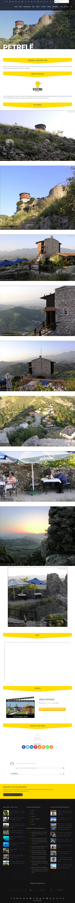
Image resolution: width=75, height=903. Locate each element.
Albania (21, 40)
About (20, 6)
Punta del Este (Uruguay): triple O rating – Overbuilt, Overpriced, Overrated (39, 847)
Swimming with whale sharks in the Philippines (17, 837)
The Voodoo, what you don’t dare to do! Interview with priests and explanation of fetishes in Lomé (64, 834)
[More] (51, 747)
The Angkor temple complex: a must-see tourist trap (17, 856)
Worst (38, 6)
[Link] (33, 768)
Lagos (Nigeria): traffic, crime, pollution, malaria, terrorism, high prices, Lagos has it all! (39, 834)
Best (33, 6)
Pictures (43, 6)
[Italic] (19, 768)
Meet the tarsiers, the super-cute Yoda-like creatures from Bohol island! (17, 813)
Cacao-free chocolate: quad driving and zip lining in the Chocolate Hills (17, 862)
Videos (49, 6)
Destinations (27, 6)
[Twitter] (27, 747)
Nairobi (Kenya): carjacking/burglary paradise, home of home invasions (38, 857)
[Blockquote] (29, 768)
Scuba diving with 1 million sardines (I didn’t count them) (17, 844)
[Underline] (21, 768)
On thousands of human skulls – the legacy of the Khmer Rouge (17, 831)
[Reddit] (39, 747)
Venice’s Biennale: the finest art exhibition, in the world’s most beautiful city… (64, 813)
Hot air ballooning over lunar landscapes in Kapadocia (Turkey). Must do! (64, 859)
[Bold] (17, 768)
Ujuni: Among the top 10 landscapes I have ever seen (64, 818)
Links (61, 6)
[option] (14, 890)
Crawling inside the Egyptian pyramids (64, 846)
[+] (37, 768)
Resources (55, 6)
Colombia (33, 816)
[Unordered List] (27, 768)
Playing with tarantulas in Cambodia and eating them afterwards (17, 818)
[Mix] (43, 747)
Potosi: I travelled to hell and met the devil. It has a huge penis (64, 852)
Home (15, 6)
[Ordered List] (25, 768)
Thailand (33, 824)
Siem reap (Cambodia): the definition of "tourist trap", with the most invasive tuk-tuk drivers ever (39, 863)
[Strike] (23, 768)
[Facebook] (23, 747)
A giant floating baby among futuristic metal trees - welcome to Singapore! (17, 825)
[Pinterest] (35, 747)
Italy (32, 821)
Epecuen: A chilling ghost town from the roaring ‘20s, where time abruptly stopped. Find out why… (64, 866)
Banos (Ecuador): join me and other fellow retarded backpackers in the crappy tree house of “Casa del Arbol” (39, 852)
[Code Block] (31, 768)
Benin (32, 811)
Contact (66, 6)
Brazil (32, 813)
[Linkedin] (31, 747)
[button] (52, 709)
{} (35, 768)
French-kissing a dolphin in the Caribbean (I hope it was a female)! (64, 840)
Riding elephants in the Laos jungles (17, 850)
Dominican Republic (35, 818)
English (57, 1)
